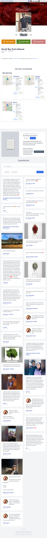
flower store (34, 58)
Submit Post (40, 172)
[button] (7, 79)
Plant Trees (20, 93)
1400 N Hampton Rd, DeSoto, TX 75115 (18, 88)
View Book (26, 138)
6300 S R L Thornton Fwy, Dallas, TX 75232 (19, 115)
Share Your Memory (39, 151)
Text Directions (15, 93)
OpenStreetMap (25, 534)
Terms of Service (27, 532)
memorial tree (16, 58)
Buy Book (33, 138)
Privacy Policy (20, 532)
